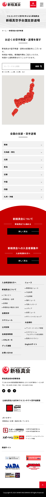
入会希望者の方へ (9, 282)
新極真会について (9, 289)
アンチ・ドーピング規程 (34, 328)
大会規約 (28, 322)
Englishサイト (31, 344)
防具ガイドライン (32, 338)
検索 (37, 66)
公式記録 (5, 327)
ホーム (4, 31)
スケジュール (7, 320)
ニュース (28, 282)
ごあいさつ (7, 295)
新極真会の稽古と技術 (11, 307)
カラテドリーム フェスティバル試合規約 (34, 333)
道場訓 (5, 303)
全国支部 (5, 313)
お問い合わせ (7, 352)
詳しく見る (23, 231)
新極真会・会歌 (8, 299)
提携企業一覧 (8, 340)
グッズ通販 (6, 345)
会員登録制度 (7, 334)
